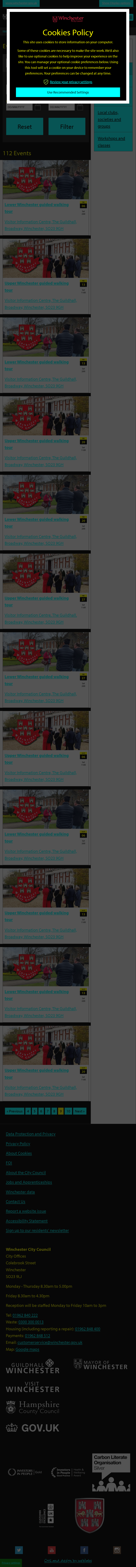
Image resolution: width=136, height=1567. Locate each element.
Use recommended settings (68, 92)
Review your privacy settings (71, 81)
